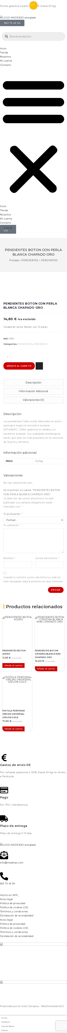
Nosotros (5, 56)
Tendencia (5, 1022)
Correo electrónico (47, 558)
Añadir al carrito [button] (13, 665)
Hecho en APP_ (9, 895)
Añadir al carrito (19, 366)
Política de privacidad (12, 903)
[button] (33, 135)
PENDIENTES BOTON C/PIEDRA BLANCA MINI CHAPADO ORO (48, 654)
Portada (14, 260)
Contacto (5, 65)
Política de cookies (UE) (14, 907)
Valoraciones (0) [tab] (33, 399)
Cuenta (4, 1030)
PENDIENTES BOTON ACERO (14, 652)
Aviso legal (6, 899)
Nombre (9, 558)
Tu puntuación (13, 513)
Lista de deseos (7, 1026)
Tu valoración (12, 525)
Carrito (4, 1018)
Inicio (3, 48)
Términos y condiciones (14, 911)
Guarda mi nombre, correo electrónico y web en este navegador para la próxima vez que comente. (33, 579)
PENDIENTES (29, 260)
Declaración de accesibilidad (16, 915)
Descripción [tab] (33, 382)
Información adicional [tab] (33, 391)
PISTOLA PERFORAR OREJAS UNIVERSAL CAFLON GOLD (13, 714)
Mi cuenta (6, 60)
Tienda (4, 52)
